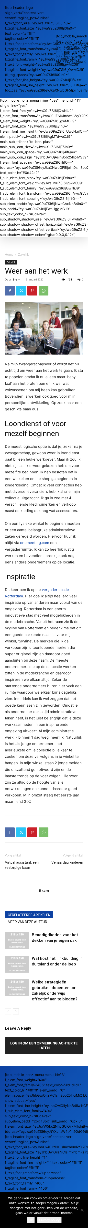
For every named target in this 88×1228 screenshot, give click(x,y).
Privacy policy (49, 1220)
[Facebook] (10, 290)
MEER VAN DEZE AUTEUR (27, 922)
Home (9, 254)
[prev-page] (8, 1011)
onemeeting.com (34, 542)
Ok (31, 1220)
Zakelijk (23, 254)
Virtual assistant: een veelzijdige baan (22, 865)
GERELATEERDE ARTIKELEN (29, 915)
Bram (16, 279)
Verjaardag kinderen (67, 862)
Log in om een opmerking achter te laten (44, 1045)
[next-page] (16, 1011)
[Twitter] (21, 290)
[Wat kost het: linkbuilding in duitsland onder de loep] (17, 964)
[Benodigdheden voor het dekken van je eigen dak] (17, 940)
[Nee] (81, 1210)
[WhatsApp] (43, 290)
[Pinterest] (32, 290)
